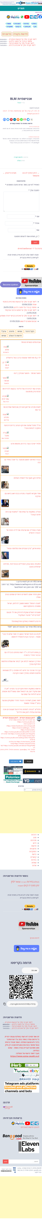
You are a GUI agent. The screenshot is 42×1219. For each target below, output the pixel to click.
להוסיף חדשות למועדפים (30, 1127)
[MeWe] (14, 119)
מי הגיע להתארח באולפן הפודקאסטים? (26, 621)
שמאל (9, 24)
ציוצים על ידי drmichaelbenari (30, 248)
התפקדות (32, 851)
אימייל (36, 223)
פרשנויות (6, 34)
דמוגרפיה (17, 24)
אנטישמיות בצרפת (34, 126)
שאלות (34, 862)
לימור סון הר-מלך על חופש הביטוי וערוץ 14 (20, 310)
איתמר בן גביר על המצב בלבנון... (20, 41)
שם (37, 216)
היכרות (33, 834)
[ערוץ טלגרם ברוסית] (32, 18)
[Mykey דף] (8, 18)
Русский (8, 1106)
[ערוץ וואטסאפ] (22, 18)
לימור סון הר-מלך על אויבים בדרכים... (21, 45)
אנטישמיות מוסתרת (34, 137)
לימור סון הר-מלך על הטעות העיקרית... (22, 39)
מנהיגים (33, 840)
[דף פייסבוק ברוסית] (40, 18)
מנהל (19, 103)
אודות (34, 865)
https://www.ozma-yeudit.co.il (24, 1056)
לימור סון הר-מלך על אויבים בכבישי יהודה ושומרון (18, 315)
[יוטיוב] (26, 18)
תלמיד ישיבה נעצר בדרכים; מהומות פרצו (26, 443)
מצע (34, 837)
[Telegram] (28, 119)
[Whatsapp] (21, 119)
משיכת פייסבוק (9, 173)
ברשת (34, 854)
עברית (7, 1108)
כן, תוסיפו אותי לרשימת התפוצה (26, 236)
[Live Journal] (31, 119)
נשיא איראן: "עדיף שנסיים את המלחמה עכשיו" (24, 548)
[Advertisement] (21, 69)
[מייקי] (13, 1124)
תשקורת (10, 27)
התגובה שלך (33, 190)
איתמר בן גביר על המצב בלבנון (25, 307)
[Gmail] (24, 119)
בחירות (26, 24)
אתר (37, 230)
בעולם (34, 24)
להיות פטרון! (34, 938)
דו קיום (18, 27)
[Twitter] (7, 119)
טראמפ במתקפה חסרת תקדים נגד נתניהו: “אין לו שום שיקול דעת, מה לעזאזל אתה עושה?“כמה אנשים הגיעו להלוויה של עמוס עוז (21, 691)
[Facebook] (4, 119)
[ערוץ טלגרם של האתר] (36, 18)
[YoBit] (32, 782)
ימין (35, 27)
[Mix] (18, 119)
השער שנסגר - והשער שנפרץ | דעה (27, 373)
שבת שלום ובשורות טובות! (31, 342)
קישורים (33, 857)
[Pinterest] (11, 119)
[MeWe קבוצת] (15, 18)
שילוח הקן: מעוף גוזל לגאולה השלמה (27, 478)
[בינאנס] (32, 773)
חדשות (33, 846)
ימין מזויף (27, 27)
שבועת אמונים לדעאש (28, 321)
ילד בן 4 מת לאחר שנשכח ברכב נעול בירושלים (23, 357)
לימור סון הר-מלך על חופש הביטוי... (21, 43)
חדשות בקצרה (20, 34)
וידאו (34, 843)
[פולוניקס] (12, 782)
